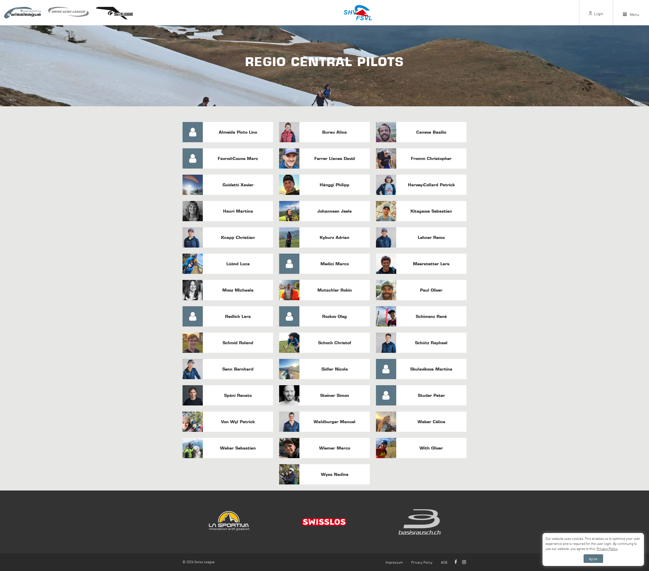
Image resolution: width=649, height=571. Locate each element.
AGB (444, 562)
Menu (634, 14)
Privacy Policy (421, 562)
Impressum (394, 562)
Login (598, 13)
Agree (593, 559)
